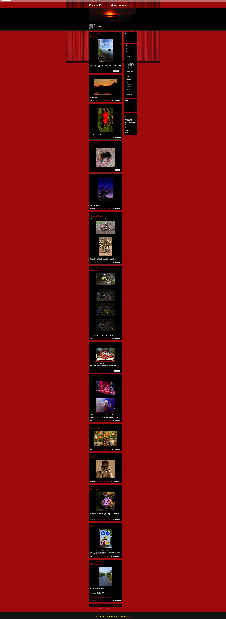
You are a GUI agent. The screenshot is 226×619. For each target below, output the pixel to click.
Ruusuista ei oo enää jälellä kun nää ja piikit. (130, 64)
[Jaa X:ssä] (115, 71)
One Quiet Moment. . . (129, 61)
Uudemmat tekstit (95, 605)
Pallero (92, 145)
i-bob (118, 616)
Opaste (92, 527)
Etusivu (105, 605)
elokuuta (129, 86)
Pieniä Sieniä (94, 428)
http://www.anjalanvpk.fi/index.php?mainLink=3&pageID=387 (104, 367)
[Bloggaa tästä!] (114, 71)
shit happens (128, 132)
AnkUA (126, 35)
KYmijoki (93, 36)
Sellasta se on (127, 39)
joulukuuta (129, 53)
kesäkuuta (129, 89)
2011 (127, 51)
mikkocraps (127, 37)
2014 (127, 46)
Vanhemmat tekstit (115, 605)
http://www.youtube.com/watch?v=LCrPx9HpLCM (101, 597)
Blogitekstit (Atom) (106, 608)
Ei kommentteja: (107, 100)
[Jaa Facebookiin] (117, 71)
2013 (127, 48)
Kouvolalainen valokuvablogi (129, 120)
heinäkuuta (129, 87)
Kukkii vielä (94, 489)
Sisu (91, 346)
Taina (96, 25)
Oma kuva (93, 457)
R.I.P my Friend (95, 270)
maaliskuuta (129, 94)
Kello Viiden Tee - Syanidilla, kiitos (129, 116)
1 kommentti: (106, 71)
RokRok (92, 378)
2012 (127, 50)
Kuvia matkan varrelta (130, 122)
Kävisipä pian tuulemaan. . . (130, 69)
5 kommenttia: (106, 481)
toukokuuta (129, 91)
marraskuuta (129, 54)
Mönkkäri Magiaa (96, 216)
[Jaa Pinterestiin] (118, 71)
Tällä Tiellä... (95, 564)
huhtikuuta (129, 92)
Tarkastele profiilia (98, 29)
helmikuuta (129, 95)
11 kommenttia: (106, 370)
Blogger (129, 616)
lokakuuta (129, 56)
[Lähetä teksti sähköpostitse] (111, 71)
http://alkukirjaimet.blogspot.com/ (98, 68)
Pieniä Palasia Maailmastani (110, 5)
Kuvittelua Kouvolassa (130, 124)
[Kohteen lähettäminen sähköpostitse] (113, 71)
